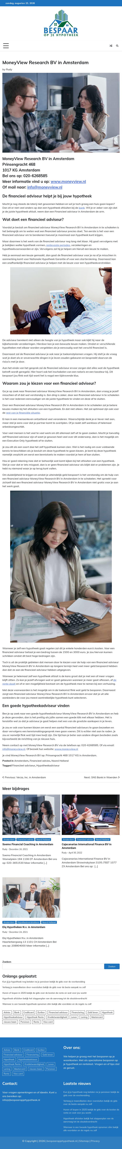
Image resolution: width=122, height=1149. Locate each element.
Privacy (95, 1141)
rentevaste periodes (58, 245)
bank (82, 207)
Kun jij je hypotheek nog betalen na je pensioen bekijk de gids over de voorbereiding (43, 981)
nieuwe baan (10, 1021)
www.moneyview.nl (68, 181)
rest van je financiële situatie (23, 412)
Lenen (74, 1017)
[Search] (117, 45)
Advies (7, 1012)
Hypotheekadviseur (48, 765)
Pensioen (25, 1021)
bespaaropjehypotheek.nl (62, 1141)
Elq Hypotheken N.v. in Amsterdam (23, 927)
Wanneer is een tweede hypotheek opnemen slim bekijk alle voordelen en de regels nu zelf (47, 1004)
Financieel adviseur (23, 765)
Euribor (41, 1012)
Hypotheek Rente (35, 1017)
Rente (36, 1021)
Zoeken (6, 961)
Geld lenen (93, 1012)
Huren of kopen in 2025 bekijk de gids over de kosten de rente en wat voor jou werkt (44, 992)
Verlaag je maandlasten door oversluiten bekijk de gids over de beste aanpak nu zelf (44, 987)
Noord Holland (60, 760)
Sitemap (84, 1141)
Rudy (9, 69)
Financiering (78, 1012)
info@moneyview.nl (44, 187)
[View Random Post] (110, 45)
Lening (84, 1017)
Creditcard (28, 1012)
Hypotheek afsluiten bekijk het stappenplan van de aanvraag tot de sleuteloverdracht (44, 998)
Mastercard (97, 1017)
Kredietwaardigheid (57, 1017)
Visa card (48, 1021)
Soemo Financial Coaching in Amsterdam (27, 844)
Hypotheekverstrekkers (28, 922)
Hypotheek (107, 1012)
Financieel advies (40, 760)
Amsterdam (21, 760)
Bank (16, 1012)
